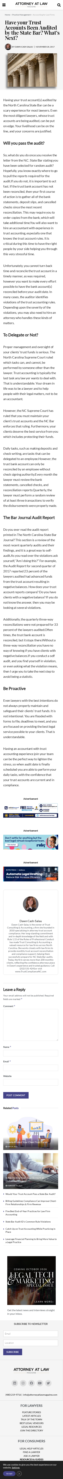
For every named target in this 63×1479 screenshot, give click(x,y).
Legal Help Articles (31, 1448)
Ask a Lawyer (32, 1455)
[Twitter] (48, 1383)
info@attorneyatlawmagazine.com (40, 1394)
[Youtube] (40, 1383)
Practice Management (21, 15)
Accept (9, 1473)
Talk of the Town (31, 1419)
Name (7, 1046)
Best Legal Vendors (31, 1423)
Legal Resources (31, 1426)
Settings (16, 1467)
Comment (9, 1006)
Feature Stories (31, 1412)
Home (7, 15)
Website (7, 1076)
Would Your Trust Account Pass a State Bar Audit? (30, 1194)
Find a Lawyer (31, 1452)
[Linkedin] (14, 1383)
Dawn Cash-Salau (31, 921)
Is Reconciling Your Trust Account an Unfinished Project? (25, 1179)
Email (7, 1061)
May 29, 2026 (12, 1147)
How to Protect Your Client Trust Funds (27, 1142)
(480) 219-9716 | (14, 1394)
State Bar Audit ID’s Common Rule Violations (28, 1221)
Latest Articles (31, 1415)
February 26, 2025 (14, 1186)
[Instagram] (23, 1383)
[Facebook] (31, 1383)
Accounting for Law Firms (44, 15)
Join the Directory (31, 1430)
